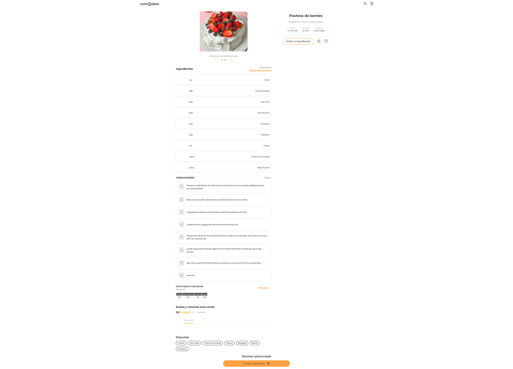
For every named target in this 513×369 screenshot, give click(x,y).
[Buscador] (365, 4)
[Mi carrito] (371, 4)
